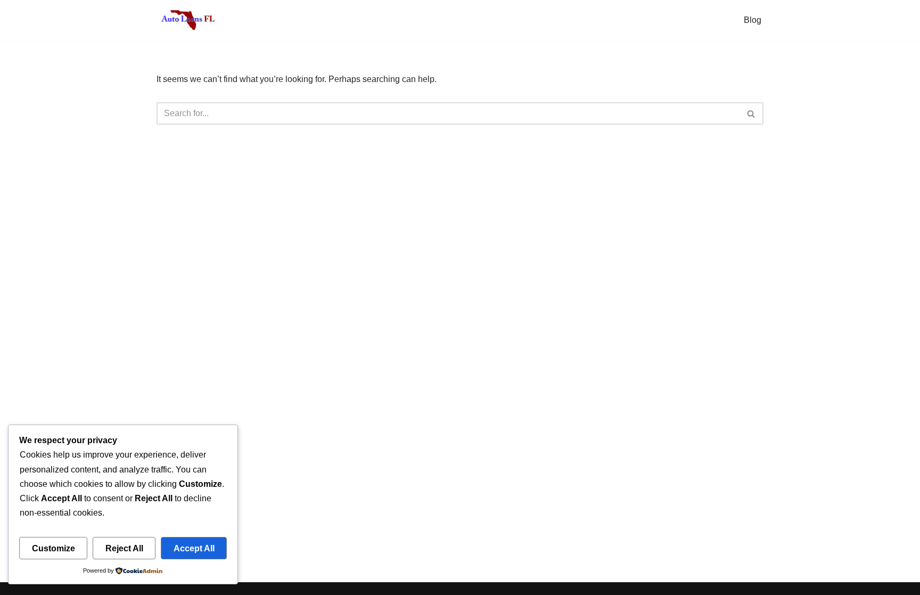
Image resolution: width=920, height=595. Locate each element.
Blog (752, 20)
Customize (53, 548)
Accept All (194, 548)
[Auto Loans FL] (188, 20)
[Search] (751, 113)
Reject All (124, 548)
